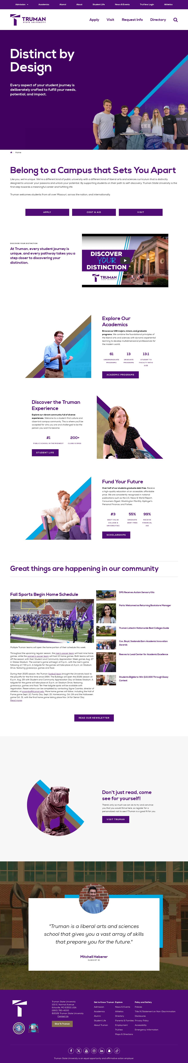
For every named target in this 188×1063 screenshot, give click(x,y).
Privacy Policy (142, 1020)
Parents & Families (124, 1020)
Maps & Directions (124, 1034)
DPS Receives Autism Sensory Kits (136, 592)
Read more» (16, 700)
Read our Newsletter (94, 718)
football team (54, 673)
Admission (20, 4)
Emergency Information (146, 1029)
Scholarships (116, 535)
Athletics (168, 4)
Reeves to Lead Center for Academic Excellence (143, 654)
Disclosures (140, 1016)
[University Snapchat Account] (109, 1051)
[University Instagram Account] (94, 1051)
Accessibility (141, 1025)
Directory (158, 20)
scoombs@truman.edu (33, 691)
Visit (110, 20)
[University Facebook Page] (71, 1051)
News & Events (122, 4)
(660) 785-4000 (60, 1010)
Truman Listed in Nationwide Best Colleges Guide (144, 628)
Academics (43, 4)
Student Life (99, 4)
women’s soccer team (38, 656)
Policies (138, 1007)
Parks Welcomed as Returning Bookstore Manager (145, 605)
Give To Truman (62, 1024)
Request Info (132, 20)
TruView (119, 1029)
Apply (94, 20)
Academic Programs (120, 375)
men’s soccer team (65, 653)
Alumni (62, 4)
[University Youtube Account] (86, 1051)
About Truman (101, 1025)
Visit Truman (116, 819)
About (79, 4)
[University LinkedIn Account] (102, 1051)
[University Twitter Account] (79, 1051)
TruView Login (147, 4)
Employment (121, 1025)
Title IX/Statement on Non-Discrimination (155, 1011)
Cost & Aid (94, 212)
